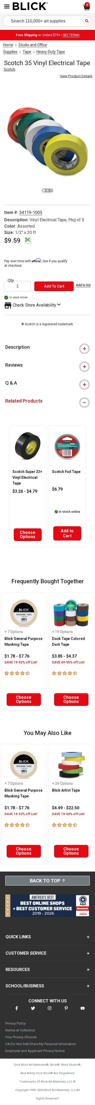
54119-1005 (30, 212)
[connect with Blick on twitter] (33, 1011)
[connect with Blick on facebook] (16, 1011)
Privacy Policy (15, 1023)
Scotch (9, 69)
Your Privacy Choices (21, 1037)
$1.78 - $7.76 (16, 656)
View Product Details (76, 76)
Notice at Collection (20, 1030)
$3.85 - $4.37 (64, 656)
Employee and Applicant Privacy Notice (35, 1051)
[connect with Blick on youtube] (82, 1011)
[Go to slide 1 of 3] (44, 190)
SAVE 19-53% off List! (20, 662)
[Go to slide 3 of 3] (51, 190)
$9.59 (12, 240)
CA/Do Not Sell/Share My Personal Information (40, 1044)
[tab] (47, 347)
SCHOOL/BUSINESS (25, 985)
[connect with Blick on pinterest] (66, 1011)
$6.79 (57, 489)
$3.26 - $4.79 (24, 491)
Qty (11, 281)
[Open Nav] (7, 6)
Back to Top (45, 880)
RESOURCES (18, 969)
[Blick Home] (30, 6)
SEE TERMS (71, 35)
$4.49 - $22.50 (65, 807)
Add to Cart (67, 533)
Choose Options (27, 534)
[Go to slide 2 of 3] (47, 190)
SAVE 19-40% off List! (68, 814)
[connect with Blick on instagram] (49, 1011)
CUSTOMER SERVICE (26, 953)
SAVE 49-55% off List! (68, 662)
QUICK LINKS (18, 936)
